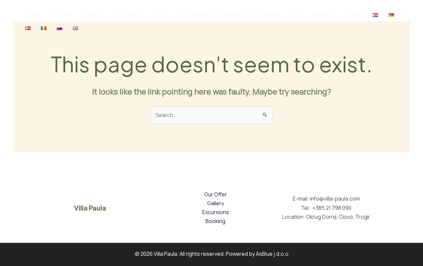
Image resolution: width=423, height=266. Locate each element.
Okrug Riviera (194, 15)
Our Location (126, 15)
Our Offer (61, 15)
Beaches (231, 15)
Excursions (266, 15)
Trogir (159, 15)
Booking (321, 15)
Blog (295, 15)
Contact (352, 15)
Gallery (91, 15)
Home (32, 15)
